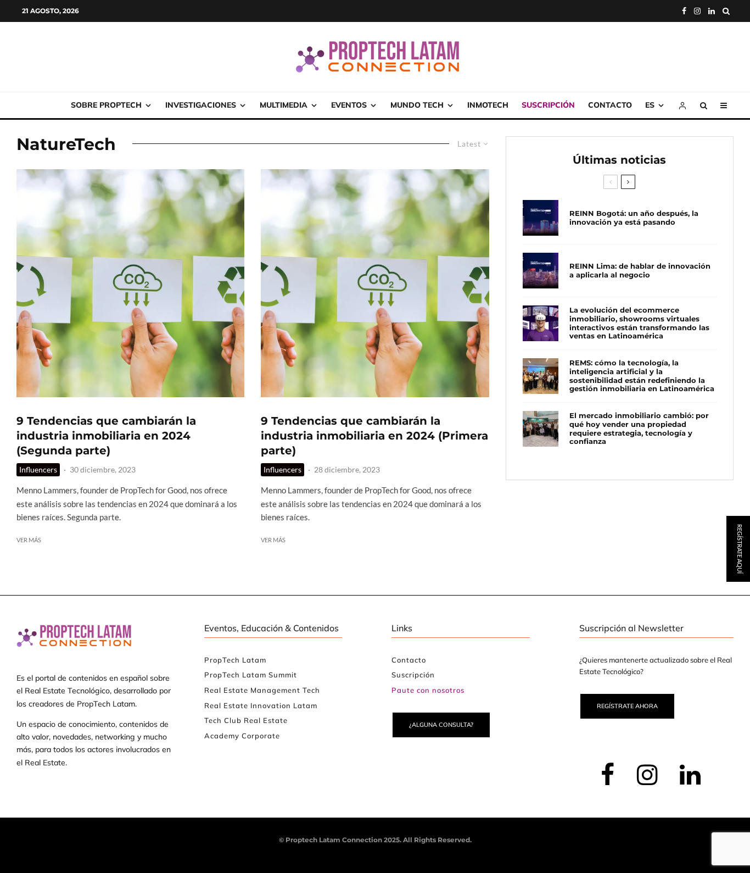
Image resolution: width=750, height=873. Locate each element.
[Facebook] (684, 11)
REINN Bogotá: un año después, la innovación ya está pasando (633, 217)
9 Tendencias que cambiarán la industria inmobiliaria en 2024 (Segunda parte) (106, 435)
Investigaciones (200, 105)
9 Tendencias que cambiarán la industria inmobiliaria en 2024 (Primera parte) (374, 435)
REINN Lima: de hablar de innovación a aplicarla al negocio (639, 270)
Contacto (610, 105)
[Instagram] (697, 11)
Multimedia (283, 105)
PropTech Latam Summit (250, 674)
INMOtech (487, 105)
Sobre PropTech (106, 105)
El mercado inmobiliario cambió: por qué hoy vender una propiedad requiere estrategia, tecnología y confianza (639, 429)
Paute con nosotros (427, 690)
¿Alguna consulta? (441, 725)
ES (649, 105)
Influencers (38, 469)
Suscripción (548, 105)
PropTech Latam (235, 659)
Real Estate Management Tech (262, 690)
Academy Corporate (242, 735)
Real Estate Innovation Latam (260, 705)
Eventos (349, 105)
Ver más (28, 539)
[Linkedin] (711, 11)
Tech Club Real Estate (246, 720)
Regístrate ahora (627, 706)
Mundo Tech (417, 105)
